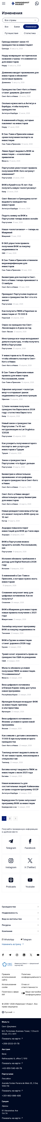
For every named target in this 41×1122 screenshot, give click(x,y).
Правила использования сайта (9, 977)
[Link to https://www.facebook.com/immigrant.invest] (3, 955)
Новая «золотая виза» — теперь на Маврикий (20, 231)
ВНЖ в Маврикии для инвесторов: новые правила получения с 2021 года (19, 612)
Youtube (30, 886)
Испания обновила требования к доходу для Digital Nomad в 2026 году (19, 561)
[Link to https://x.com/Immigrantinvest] (31, 955)
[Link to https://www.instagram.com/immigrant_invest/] (17, 955)
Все (6, 26)
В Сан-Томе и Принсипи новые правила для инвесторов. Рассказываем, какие (17, 375)
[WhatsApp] (37, 3)
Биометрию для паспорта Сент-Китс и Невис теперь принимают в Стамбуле (20, 280)
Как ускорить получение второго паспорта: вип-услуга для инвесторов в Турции (19, 446)
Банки (17, 26)
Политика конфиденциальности (30, 975)
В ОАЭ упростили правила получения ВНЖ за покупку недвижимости (16, 246)
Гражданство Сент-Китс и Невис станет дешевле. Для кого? (19, 91)
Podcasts (11, 886)
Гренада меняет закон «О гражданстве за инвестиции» (17, 43)
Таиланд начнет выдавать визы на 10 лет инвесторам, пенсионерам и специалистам (20, 755)
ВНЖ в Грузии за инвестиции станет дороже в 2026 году (17, 642)
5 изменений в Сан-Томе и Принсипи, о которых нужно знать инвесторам (19, 578)
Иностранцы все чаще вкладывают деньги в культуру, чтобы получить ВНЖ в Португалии (20, 341)
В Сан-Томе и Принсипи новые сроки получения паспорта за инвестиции (17, 137)
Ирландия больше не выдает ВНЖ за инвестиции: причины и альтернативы (20, 704)
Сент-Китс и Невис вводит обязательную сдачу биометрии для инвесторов (19, 497)
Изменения (31, 26)
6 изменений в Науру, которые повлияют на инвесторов (18, 122)
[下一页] (15, 818)
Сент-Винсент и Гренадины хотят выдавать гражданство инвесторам (19, 201)
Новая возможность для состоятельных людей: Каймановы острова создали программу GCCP (20, 786)
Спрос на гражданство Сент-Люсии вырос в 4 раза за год (17, 326)
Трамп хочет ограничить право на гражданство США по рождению (19, 655)
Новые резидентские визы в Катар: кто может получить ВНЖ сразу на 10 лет (20, 514)
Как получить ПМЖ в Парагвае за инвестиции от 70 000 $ (19, 312)
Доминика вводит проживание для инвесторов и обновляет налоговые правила (20, 75)
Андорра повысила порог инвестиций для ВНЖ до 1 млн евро (20, 529)
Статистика (30, 33)
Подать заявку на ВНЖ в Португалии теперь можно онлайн (20, 217)
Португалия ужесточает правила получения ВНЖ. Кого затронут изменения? (19, 171)
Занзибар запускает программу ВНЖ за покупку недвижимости (18, 628)
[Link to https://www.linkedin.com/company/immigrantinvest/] (24, 955)
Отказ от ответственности (29, 985)
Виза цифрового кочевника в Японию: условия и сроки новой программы (18, 721)
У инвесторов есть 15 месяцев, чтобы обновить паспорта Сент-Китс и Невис (19, 358)
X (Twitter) (30, 867)
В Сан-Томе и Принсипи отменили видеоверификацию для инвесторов (20, 263)
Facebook (30, 848)
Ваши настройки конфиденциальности (32, 993)
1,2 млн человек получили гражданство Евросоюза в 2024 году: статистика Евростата (18, 409)
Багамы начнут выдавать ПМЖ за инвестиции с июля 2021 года (19, 771)
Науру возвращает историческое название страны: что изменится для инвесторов (19, 58)
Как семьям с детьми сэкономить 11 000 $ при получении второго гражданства (20, 738)
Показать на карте (11, 1038)
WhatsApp (9, 939)
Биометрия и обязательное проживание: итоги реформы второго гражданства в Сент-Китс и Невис (20, 479)
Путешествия (11, 33)
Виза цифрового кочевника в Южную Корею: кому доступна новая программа (19, 688)
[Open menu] (3, 3)
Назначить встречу (11, 944)
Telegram (11, 848)
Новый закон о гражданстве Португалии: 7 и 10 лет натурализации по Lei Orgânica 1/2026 (18, 428)
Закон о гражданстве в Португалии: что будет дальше (18, 462)
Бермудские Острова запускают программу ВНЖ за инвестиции (19, 802)
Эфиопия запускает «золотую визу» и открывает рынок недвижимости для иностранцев (19, 392)
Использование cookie (9, 985)
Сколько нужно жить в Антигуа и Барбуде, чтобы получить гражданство (19, 106)
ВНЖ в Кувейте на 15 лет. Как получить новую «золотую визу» (19, 186)
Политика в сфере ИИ (10, 993)
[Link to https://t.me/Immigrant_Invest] (10, 955)
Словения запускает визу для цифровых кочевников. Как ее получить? (17, 595)
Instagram (11, 867)
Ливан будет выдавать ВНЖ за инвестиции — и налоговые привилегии (18, 154)
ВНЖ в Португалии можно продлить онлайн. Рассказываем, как (19, 544)
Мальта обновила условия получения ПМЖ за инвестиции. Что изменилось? (18, 671)
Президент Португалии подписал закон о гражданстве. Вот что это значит (19, 297)
